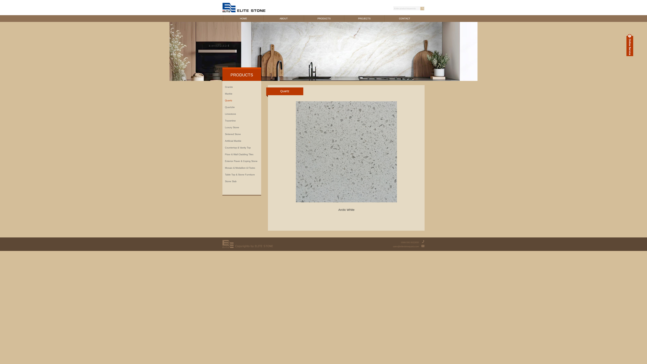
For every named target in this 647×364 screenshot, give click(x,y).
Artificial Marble (233, 141)
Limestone (230, 114)
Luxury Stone (232, 127)
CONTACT (404, 18)
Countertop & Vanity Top (238, 147)
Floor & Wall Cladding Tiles (239, 154)
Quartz (228, 100)
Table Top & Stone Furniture (240, 174)
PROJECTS (364, 18)
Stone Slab (231, 181)
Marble (228, 93)
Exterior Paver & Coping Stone (241, 161)
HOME (243, 18)
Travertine (230, 120)
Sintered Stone (233, 134)
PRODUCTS (324, 18)
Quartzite (230, 107)
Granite (229, 87)
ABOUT (284, 18)
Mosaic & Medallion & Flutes (240, 167)
